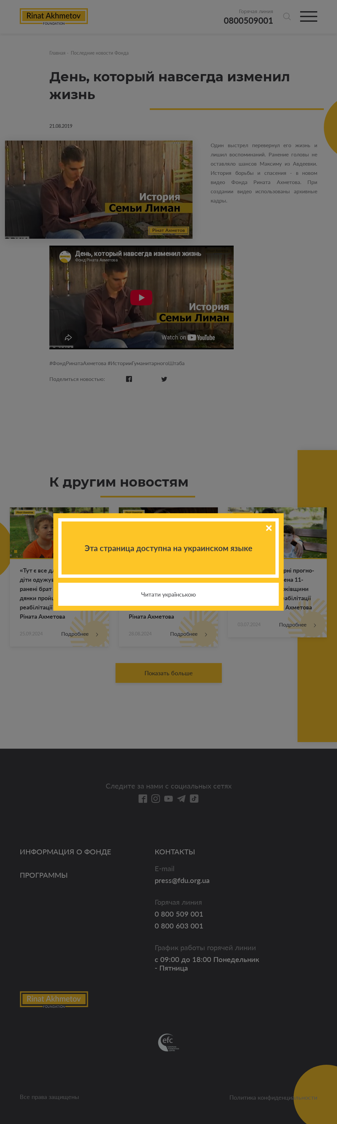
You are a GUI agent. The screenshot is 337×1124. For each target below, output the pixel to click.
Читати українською (168, 594)
